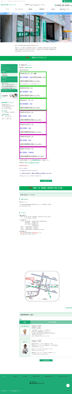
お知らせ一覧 (46, 180)
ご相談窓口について (5, 390)
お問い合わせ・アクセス (64, 10)
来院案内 (30, 9)
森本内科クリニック (8, 5)
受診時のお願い (4, 73)
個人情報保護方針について (16, 390)
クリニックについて (19, 9)
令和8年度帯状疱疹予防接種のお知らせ (9, 88)
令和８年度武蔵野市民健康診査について (9, 86)
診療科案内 (41, 9)
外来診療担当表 (36, 160)
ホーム (7, 9)
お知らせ (53, 9)
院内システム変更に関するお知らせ (32, 162)
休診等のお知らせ (28, 67)
